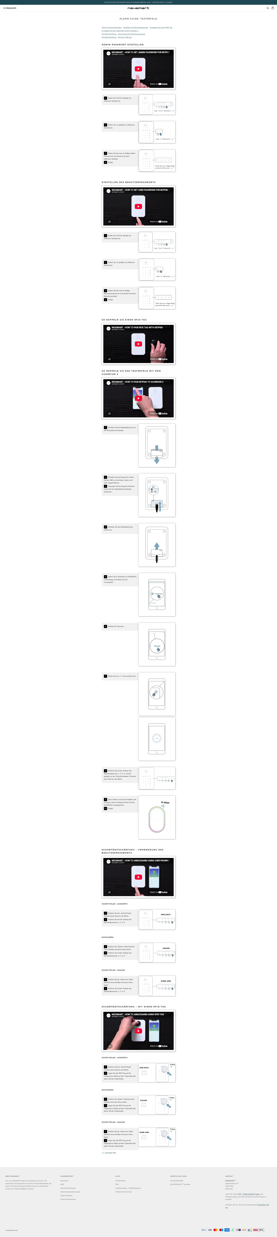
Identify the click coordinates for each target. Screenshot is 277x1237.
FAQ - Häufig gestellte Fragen (249, 1194)
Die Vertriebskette (176, 1181)
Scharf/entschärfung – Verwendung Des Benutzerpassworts (123, 34)
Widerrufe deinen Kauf (123, 1192)
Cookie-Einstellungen (68, 1199)
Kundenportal (120, 1181)
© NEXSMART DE (11, 1230)
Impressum (64, 1181)
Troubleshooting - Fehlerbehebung (128, 1188)
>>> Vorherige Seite (109, 1153)
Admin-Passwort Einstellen (112, 27)
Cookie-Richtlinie (66, 1196)
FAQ (117, 1184)
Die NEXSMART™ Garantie (180, 1184)
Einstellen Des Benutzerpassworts (135, 27)
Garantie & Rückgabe (68, 1188)
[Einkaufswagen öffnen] (273, 8)
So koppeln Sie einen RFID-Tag (161, 27)
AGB (62, 1184)
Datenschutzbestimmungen (70, 1192)
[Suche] (268, 8)
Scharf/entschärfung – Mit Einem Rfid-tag (117, 37)
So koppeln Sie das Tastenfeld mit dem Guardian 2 (120, 31)
